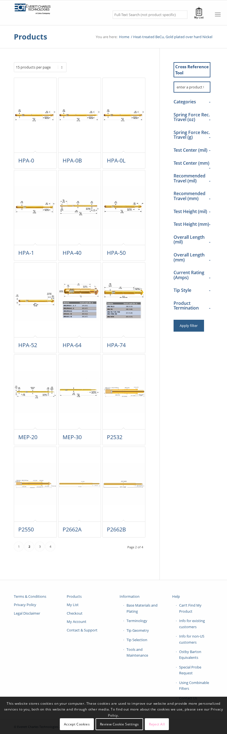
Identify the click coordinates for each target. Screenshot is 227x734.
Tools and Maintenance (137, 652)
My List (73, 604)
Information (130, 596)
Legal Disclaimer (27, 613)
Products (30, 37)
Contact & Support (82, 630)
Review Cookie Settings (119, 724)
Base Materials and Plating (142, 608)
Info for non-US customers (191, 639)
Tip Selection (137, 639)
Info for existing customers (192, 623)
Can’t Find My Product (190, 608)
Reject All (157, 724)
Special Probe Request (190, 670)
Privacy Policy (25, 604)
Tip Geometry (138, 630)
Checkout (74, 613)
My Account (76, 621)
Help (176, 596)
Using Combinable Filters (194, 685)
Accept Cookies (77, 724)
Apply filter (189, 325)
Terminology (137, 620)
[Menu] (218, 14)
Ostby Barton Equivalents (190, 654)
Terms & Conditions (30, 596)
